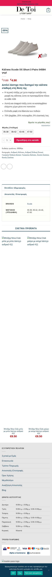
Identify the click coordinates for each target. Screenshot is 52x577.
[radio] (5, 132)
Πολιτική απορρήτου (33, 573)
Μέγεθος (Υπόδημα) (10, 128)
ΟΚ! (13, 573)
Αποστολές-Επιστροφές (12, 471)
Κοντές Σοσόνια (43, 155)
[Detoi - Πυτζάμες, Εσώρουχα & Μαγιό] (26, 10)
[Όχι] (48, 571)
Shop (29, 19)
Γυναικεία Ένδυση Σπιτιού (11, 155)
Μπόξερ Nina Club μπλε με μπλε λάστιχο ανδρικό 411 (13, 431)
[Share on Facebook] (3, 166)
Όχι (20, 573)
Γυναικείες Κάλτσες (29, 155)
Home (23, 19)
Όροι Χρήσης (8, 475)
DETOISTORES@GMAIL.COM (27, 4)
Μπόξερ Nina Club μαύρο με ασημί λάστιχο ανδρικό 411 (39, 431)
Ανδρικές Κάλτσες (17, 152)
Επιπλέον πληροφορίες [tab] (15, 188)
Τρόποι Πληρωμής (10, 466)
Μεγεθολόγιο (7, 480)
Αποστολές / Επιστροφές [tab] (16, 194)
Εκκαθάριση (45, 125)
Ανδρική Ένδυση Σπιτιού (34, 152)
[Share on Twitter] (9, 166)
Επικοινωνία (7, 461)
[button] (3, 10)
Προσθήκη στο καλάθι (28, 140)
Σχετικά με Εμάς (9, 456)
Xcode (29, 204)
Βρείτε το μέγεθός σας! (39, 122)
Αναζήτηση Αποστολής (12, 485)
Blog (4, 490)
